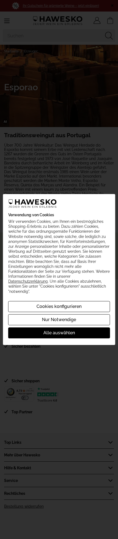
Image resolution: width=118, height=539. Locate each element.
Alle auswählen (59, 332)
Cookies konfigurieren (59, 306)
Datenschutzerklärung (28, 281)
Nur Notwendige (59, 319)
